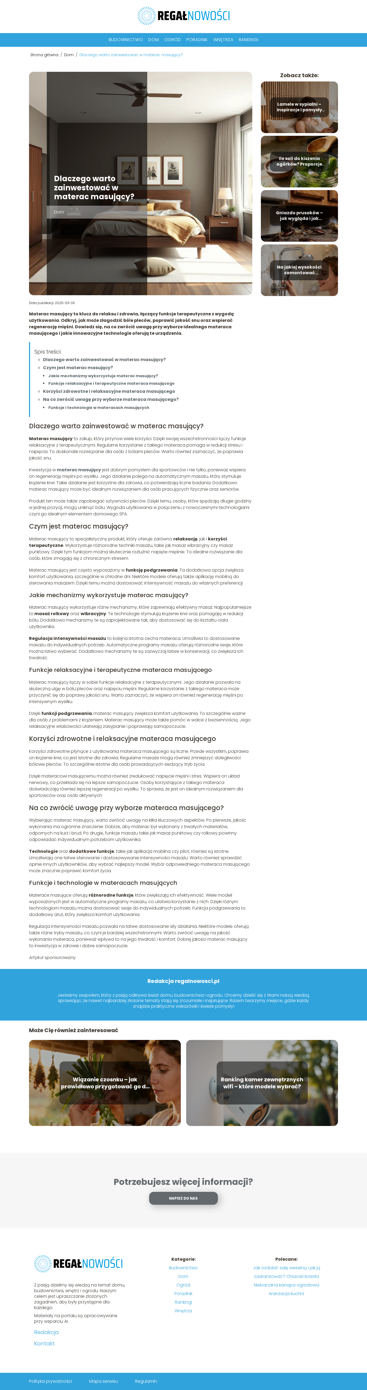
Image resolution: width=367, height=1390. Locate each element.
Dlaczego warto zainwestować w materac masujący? (104, 360)
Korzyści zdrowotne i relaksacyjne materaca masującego (109, 391)
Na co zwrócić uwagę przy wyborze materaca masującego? (111, 399)
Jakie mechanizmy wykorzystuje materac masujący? (103, 376)
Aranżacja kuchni (286, 1294)
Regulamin (146, 1381)
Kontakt (44, 1343)
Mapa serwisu (103, 1381)
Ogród (172, 40)
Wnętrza (223, 40)
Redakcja (46, 1332)
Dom (153, 40)
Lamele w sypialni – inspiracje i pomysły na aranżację (299, 107)
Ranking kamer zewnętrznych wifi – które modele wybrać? (262, 1083)
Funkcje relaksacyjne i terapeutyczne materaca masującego (111, 383)
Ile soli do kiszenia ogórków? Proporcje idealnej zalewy (299, 161)
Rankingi (248, 40)
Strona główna (44, 55)
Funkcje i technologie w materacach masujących (98, 407)
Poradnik (197, 40)
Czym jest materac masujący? (78, 368)
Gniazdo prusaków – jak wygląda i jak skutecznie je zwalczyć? (299, 216)
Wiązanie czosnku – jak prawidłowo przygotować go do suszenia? (105, 1083)
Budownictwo (126, 40)
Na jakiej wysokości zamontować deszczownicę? (299, 270)
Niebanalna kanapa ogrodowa (286, 1285)
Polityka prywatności (50, 1381)
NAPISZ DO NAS (183, 1198)
